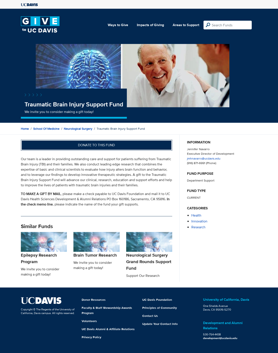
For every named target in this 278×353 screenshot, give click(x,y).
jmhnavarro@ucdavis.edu (203, 158)
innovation (199, 221)
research (198, 227)
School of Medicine (46, 128)
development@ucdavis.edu (220, 338)
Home (25, 128)
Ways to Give (118, 24)
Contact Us (150, 316)
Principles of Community (159, 308)
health (196, 215)
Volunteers (89, 321)
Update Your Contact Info (160, 324)
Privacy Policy (91, 337)
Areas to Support (186, 24)
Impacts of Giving (150, 24)
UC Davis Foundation (157, 300)
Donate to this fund (96, 145)
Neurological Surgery (78, 128)
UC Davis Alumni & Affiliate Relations (108, 329)
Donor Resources (94, 300)
